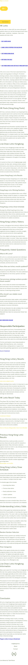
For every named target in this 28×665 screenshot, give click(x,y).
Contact (15, 649)
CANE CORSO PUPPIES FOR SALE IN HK (11, 47)
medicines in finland (5, 416)
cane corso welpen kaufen (7, 381)
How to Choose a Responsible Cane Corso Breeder (13, 428)
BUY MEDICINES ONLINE (6, 320)
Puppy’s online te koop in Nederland (10, 639)
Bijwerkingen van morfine (6, 463)
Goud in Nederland (5, 351)
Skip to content (4, 1)
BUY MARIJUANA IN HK (8, 53)
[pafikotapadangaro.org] (3, 4)
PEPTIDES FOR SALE (6, 59)
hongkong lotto (16, 643)
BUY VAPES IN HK (6, 41)
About (15, 646)
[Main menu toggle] (4, 8)
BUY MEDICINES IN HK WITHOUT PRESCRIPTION (15, 65)
